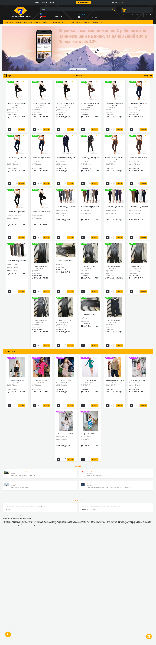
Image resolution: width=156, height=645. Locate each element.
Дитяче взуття (65, 22)
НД (150, 14)
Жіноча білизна (27, 22)
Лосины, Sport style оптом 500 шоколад (114, 71)
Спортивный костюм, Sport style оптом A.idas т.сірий (90, 125)
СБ (145, 14)
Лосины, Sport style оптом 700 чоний (41, 179)
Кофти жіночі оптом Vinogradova (114, 347)
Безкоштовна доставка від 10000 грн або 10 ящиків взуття (25, 438)
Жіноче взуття (56, 22)
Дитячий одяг (37, 22)
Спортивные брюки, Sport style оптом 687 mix (114, 174)
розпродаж (9, 318)
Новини (78, 433)
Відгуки (78, 467)
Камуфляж (86, 22)
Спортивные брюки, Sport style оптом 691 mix (17, 228)
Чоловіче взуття (46, 22)
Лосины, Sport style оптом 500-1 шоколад (139, 125)
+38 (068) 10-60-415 (95, 14)
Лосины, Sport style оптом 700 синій (41, 125)
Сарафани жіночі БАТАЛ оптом (90, 401)
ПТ (141, 14)
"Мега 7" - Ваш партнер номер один (95, 450)
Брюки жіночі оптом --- (41, 233)
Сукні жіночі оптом (41, 347)
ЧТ (137, 14)
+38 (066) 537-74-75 (57, 16)
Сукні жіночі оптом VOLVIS (139, 347)
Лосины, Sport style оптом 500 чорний (65, 71)
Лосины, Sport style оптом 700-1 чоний (17, 179)
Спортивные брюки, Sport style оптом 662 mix (90, 174)
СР (132, 14)
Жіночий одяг (18, 22)
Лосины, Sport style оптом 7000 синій (139, 71)
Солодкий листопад (92, 438)
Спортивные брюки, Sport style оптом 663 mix (139, 174)
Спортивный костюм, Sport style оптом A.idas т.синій (66, 125)
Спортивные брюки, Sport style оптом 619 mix (66, 174)
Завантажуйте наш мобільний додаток (20, 450)
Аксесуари (79, 22)
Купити (21, 96)
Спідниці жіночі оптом (17, 347)
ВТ (128, 14)
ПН (124, 14)
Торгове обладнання (96, 22)
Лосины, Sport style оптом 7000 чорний (41, 71)
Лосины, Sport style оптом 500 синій (17, 125)
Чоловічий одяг (9, 22)
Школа (72, 22)
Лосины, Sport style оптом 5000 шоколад (90, 71)
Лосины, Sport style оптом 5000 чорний (17, 71)
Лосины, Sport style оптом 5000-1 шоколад (114, 125)
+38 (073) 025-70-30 (57, 14)
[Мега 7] (78, 32)
